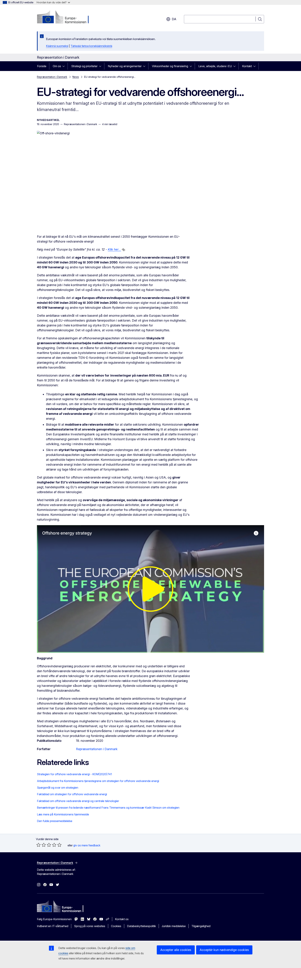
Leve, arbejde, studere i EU (215, 66)
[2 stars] (41, 845)
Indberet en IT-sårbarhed (52, 926)
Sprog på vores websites (89, 926)
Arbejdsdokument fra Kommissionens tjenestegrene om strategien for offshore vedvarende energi (98, 781)
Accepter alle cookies (175, 950)
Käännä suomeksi (57, 46)
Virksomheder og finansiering (170, 66)
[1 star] (38, 845)
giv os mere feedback (86, 845)
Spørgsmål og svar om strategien (57, 787)
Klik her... (114, 249)
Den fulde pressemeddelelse (54, 821)
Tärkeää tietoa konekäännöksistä (91, 46)
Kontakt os (122, 919)
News (75, 76)
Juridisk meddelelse (174, 926)
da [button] (174, 19)
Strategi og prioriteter (84, 66)
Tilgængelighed (200, 926)
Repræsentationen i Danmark (97, 749)
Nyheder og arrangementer (125, 66)
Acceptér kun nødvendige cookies (224, 950)
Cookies (116, 926)
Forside (41, 66)
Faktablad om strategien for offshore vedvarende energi (72, 794)
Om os (57, 66)
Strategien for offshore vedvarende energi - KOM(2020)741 (74, 774)
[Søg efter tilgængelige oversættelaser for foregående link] (123, 249)
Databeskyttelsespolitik (141, 926)
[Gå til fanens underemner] (65, 66)
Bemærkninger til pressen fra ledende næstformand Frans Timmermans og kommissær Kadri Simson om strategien (108, 807)
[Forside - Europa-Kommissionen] (65, 17)
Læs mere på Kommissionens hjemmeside (63, 814)
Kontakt (247, 66)
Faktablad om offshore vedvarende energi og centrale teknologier (78, 801)
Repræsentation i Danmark (52, 76)
